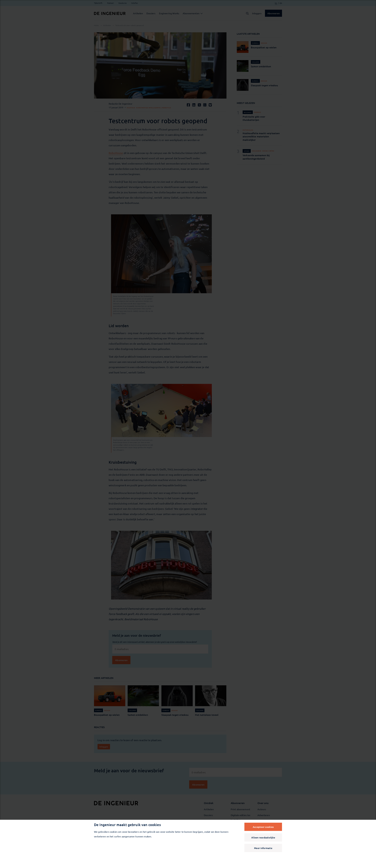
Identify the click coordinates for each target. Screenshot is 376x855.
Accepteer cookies (263, 826)
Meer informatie (263, 848)
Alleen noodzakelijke (263, 837)
